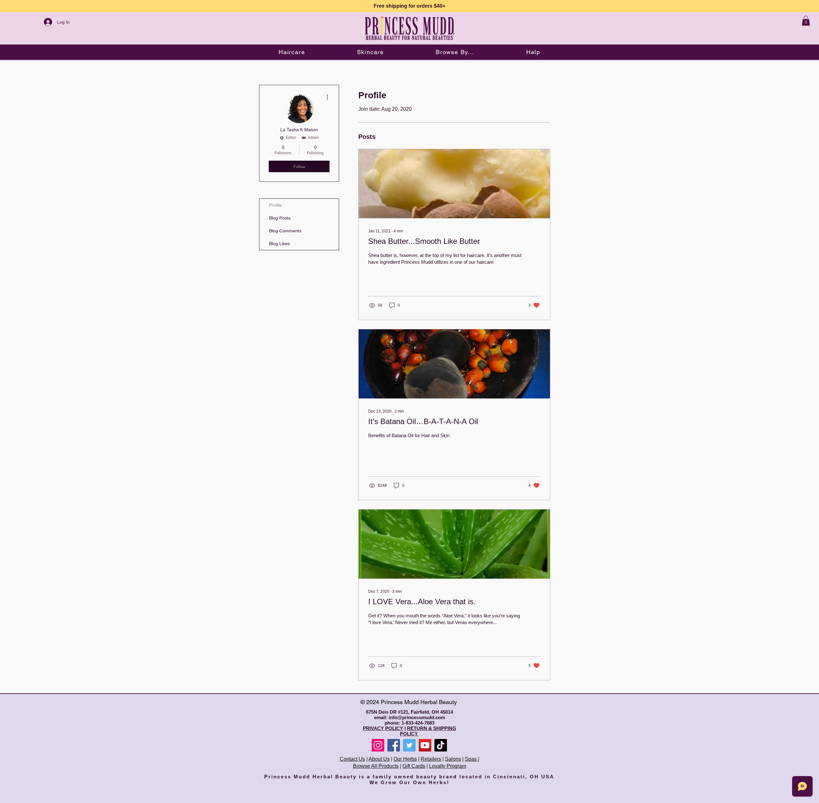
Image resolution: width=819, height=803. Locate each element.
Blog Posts (279, 218)
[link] (806, 21)
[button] (292, 52)
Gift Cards (413, 766)
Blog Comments (285, 230)
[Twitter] (409, 745)
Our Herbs (405, 759)
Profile (275, 205)
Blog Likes (279, 243)
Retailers (431, 759)
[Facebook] (393, 745)
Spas (471, 759)
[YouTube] (425, 745)
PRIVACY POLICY (383, 728)
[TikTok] (440, 745)
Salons (453, 759)
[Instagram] (378, 745)
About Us (379, 759)
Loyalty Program (447, 766)
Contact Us (352, 759)
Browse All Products (376, 766)
